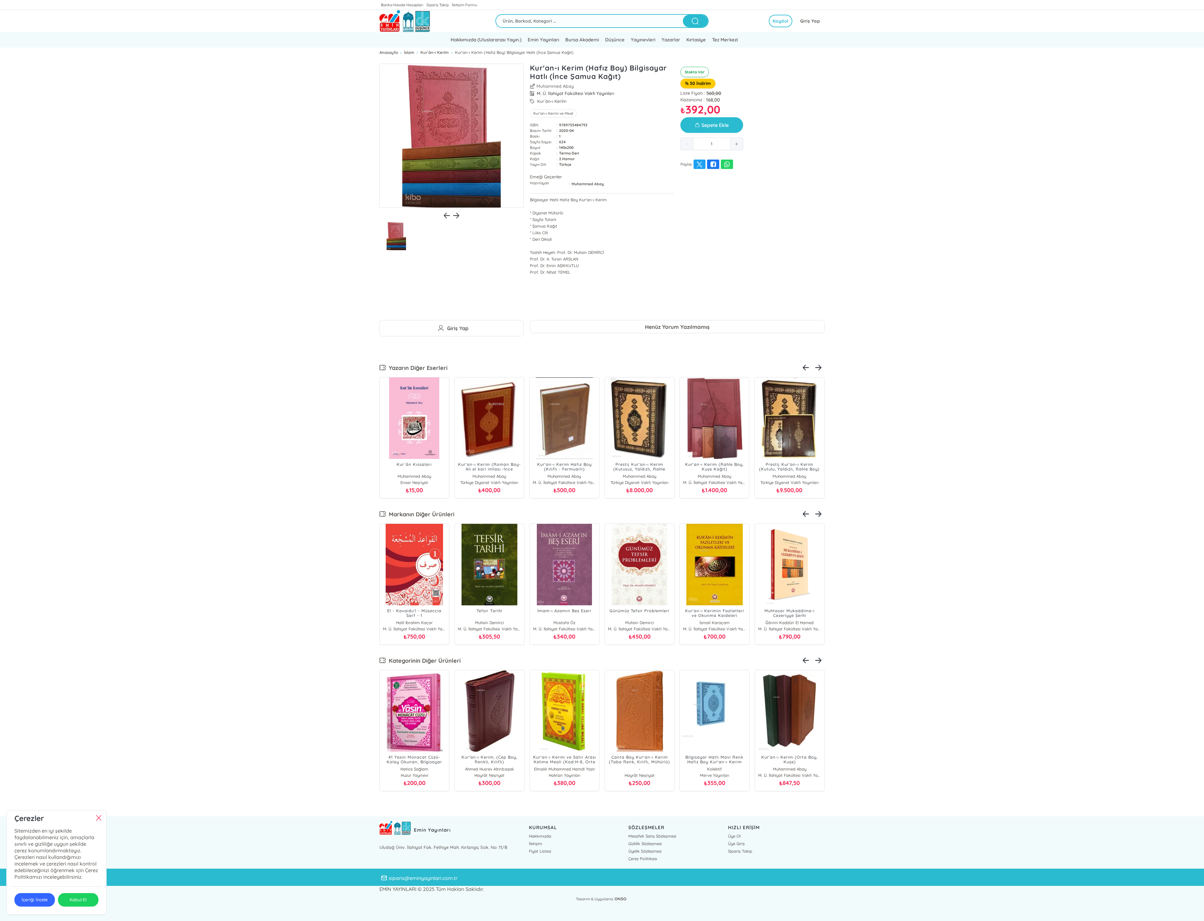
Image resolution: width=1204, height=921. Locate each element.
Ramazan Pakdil (639, 622)
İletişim (535, 843)
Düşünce (615, 40)
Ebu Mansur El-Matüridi (789, 768)
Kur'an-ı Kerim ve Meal (553, 113)
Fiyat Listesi (540, 851)
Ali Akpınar (414, 768)
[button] (687, 144)
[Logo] (404, 21)
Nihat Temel (564, 622)
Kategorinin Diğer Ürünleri (423, 660)
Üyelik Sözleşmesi (644, 851)
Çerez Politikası (642, 858)
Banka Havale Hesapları (402, 5)
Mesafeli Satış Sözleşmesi (652, 836)
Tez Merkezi (724, 40)
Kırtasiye (696, 40)
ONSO (620, 898)
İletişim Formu (464, 5)
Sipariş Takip (437, 5)
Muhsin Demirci (414, 622)
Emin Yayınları (543, 40)
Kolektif (564, 768)
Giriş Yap (810, 21)
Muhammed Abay (555, 86)
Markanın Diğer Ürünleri (420, 514)
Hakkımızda (540, 836)
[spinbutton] (711, 144)
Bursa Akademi (582, 40)
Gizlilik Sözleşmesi (645, 843)
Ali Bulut (714, 622)
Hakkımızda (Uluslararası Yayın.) (486, 40)
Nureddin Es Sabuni (489, 622)
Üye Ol (734, 836)
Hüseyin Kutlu (639, 768)
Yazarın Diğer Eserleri (416, 367)
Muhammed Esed (714, 768)
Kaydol (781, 21)
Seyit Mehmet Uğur (790, 622)
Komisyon (489, 768)
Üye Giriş (736, 843)
